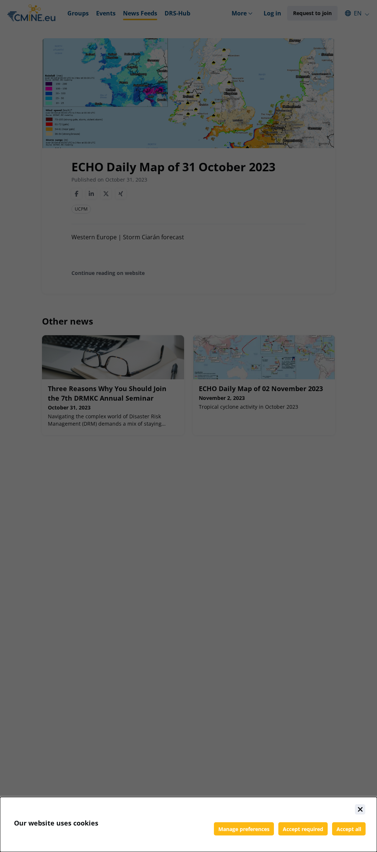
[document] (188, 824)
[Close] (360, 809)
